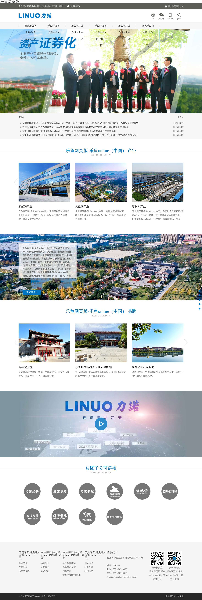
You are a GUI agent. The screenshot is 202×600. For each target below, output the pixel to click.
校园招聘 (89, 571)
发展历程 (23, 567)
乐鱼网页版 (75, 6)
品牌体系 (45, 563)
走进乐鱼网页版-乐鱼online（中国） (30, 26)
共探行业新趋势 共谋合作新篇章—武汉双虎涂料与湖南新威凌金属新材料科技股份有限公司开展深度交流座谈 (75, 127)
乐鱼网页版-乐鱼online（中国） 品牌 (124, 26)
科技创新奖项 (69, 563)
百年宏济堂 (25, 367)
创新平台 (67, 571)
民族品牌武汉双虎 (143, 367)
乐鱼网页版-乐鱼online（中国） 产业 (77, 26)
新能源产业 (25, 206)
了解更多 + (31, 292)
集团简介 (23, 563)
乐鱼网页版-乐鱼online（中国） (94, 367)
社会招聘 (89, 567)
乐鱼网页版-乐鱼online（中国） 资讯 (54, 26)
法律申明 (179, 596)
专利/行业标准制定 (72, 575)
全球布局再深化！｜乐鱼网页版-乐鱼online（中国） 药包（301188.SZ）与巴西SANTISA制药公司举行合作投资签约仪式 (80, 123)
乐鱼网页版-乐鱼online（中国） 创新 (101, 26)
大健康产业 (82, 206)
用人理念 (89, 563)
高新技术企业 (69, 567)
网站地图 (169, 596)
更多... (180, 117)
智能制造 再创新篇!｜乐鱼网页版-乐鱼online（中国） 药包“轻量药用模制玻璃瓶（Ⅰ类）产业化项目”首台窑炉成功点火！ (80, 135)
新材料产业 (139, 206)
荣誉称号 (45, 567)
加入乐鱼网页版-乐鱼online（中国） (148, 26)
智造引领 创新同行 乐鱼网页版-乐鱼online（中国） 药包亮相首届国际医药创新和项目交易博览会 (69, 131)
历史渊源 (45, 571)
